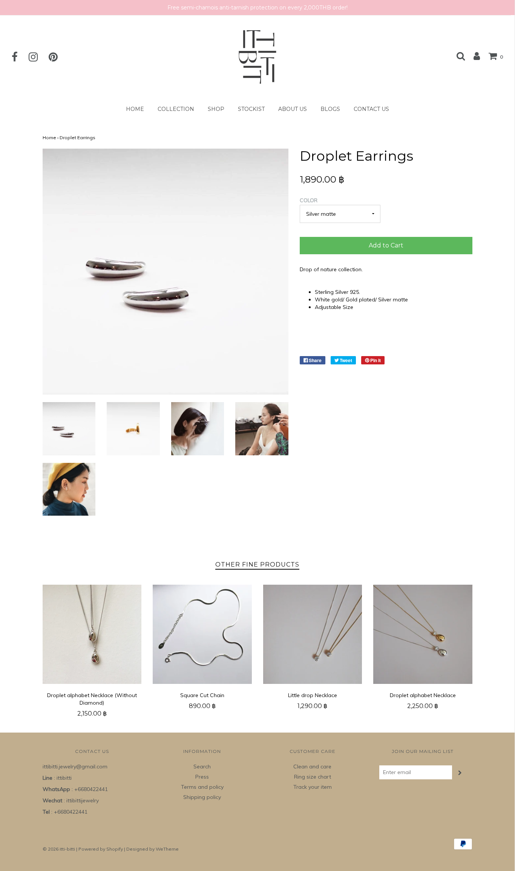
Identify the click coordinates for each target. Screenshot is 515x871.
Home (135, 109)
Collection (176, 109)
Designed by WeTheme (152, 849)
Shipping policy (202, 797)
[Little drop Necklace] (312, 634)
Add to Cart (386, 245)
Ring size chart (312, 776)
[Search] (461, 55)
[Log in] (473, 55)
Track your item (312, 786)
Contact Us (371, 109)
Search (202, 766)
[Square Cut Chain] (202, 634)
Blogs (330, 109)
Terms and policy (202, 786)
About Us (292, 109)
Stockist (251, 109)
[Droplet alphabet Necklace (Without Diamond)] (92, 634)
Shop (216, 109)
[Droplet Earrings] (69, 428)
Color (308, 200)
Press (202, 776)
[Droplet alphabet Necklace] (422, 634)
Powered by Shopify (100, 849)
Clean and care (312, 766)
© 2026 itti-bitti (59, 849)
